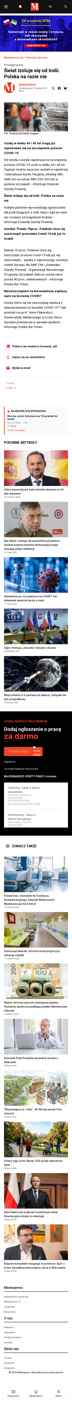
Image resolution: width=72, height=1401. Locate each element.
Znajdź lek (9, 1306)
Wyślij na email (21, 368)
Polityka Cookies (12, 1337)
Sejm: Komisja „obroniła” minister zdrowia (30, 647)
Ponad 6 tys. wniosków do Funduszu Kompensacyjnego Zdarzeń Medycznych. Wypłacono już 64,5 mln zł (29, 899)
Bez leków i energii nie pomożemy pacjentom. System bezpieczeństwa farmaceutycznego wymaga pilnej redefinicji (32, 545)
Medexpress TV (12, 1301)
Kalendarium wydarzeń (16, 1296)
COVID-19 (11, 388)
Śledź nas (11, 1349)
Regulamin (9, 761)
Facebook (9, 1363)
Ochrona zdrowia (36, 57)
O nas (8, 1318)
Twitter (8, 1358)
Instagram (9, 1368)
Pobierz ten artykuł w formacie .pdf (34, 346)
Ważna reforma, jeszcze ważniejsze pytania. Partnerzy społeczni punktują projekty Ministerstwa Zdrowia (35, 1006)
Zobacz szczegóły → (17, 430)
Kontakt (8, 1342)
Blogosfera (10, 1312)
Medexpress (27, 84)
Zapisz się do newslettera (28, 357)
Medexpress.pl (13, 57)
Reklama (8, 1327)
